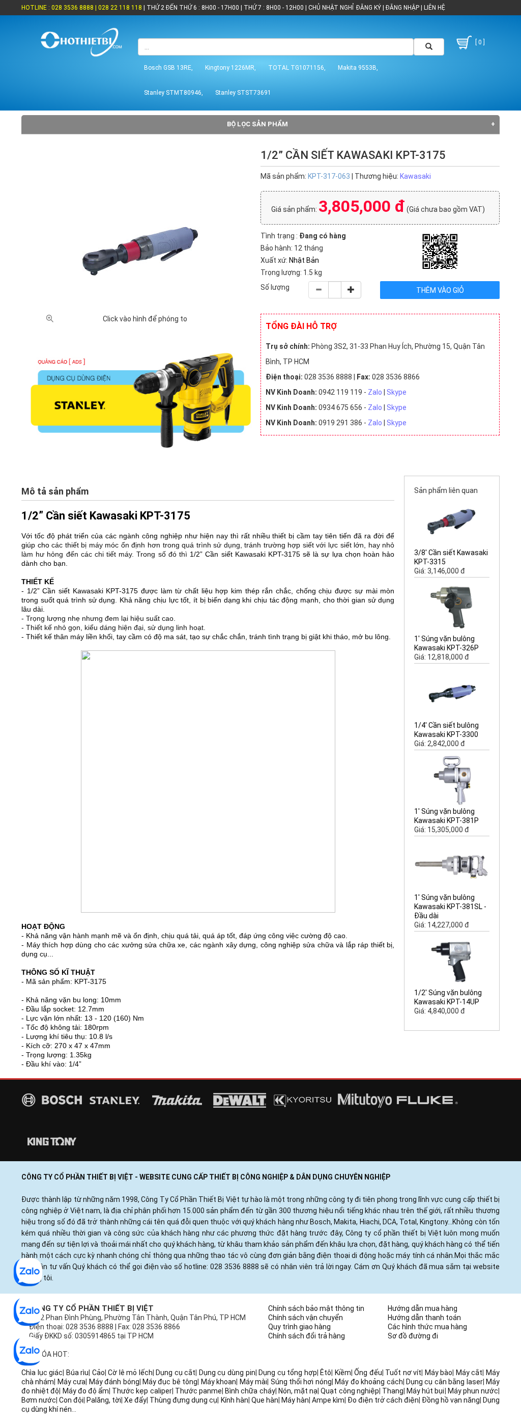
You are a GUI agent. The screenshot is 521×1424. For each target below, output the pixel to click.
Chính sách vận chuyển (305, 1317)
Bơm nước (38, 1400)
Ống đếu (368, 1372)
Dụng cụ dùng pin (227, 1372)
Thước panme (198, 1391)
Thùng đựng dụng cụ (183, 1400)
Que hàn (264, 1400)
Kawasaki (415, 176)
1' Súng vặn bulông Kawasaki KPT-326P (446, 643)
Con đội (71, 1400)
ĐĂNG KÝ (368, 7)
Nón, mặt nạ (297, 1391)
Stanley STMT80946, (173, 92)
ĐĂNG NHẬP (402, 7)
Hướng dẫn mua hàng (422, 1308)
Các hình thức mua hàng (427, 1327)
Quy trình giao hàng (299, 1327)
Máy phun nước (473, 1391)
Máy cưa (71, 1382)
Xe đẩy (135, 1400)
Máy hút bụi (425, 1391)
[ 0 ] (479, 42)
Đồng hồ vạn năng (451, 1400)
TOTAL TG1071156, (297, 67)
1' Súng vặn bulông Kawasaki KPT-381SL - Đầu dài (450, 906)
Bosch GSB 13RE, (168, 67)
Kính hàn (234, 1400)
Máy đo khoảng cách (368, 1382)
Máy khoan (218, 1382)
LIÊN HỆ (433, 7)
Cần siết (218, 554)
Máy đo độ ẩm (86, 1391)
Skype (397, 392)
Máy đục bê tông (169, 1382)
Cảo (98, 1372)
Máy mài (253, 1382)
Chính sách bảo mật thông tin (316, 1308)
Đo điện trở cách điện (383, 1400)
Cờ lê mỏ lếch (130, 1372)
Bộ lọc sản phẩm (257, 124)
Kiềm (343, 1372)
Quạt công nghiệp (350, 1391)
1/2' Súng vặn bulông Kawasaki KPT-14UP (448, 997)
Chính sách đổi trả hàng (306, 1336)
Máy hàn (295, 1400)
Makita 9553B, (358, 67)
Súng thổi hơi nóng (301, 1382)
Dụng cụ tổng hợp (287, 1372)
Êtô (325, 1372)
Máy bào (439, 1372)
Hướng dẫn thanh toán (424, 1317)
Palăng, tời (103, 1400)
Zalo (375, 392)
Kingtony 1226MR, (230, 67)
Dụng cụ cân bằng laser (444, 1382)
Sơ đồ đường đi (413, 1336)
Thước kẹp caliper (141, 1391)
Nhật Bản (304, 260)
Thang (392, 1391)
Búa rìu (77, 1372)
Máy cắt (469, 1372)
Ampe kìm (328, 1400)
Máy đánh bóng (114, 1382)
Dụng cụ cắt (175, 1372)
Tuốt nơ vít (403, 1372)
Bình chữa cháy (250, 1391)
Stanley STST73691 (243, 92)
